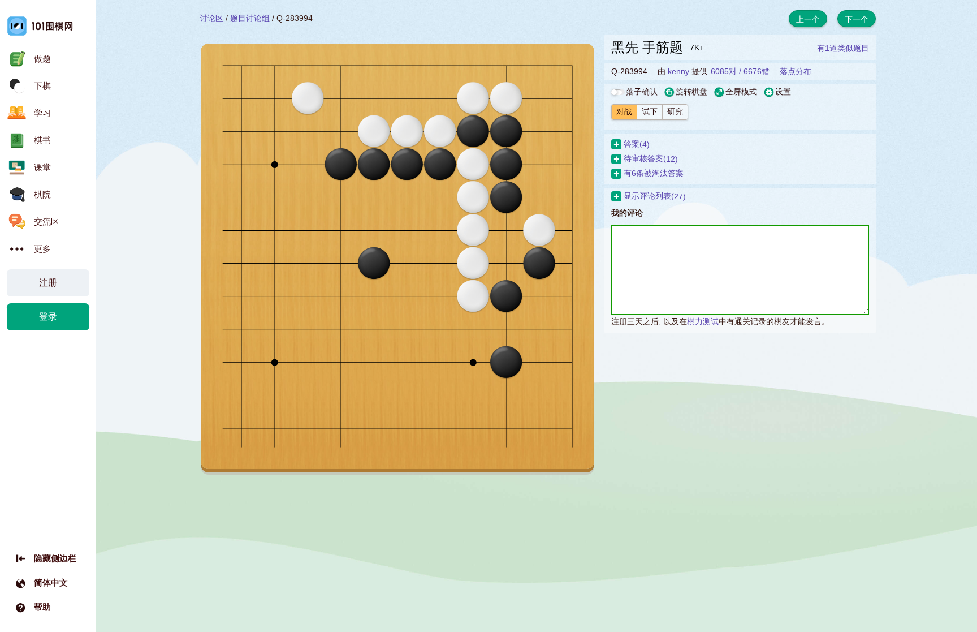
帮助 (42, 607)
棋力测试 (703, 321)
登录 (48, 316)
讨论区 (211, 18)
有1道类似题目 (843, 48)
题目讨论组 (250, 18)
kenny (678, 71)
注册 (48, 282)
